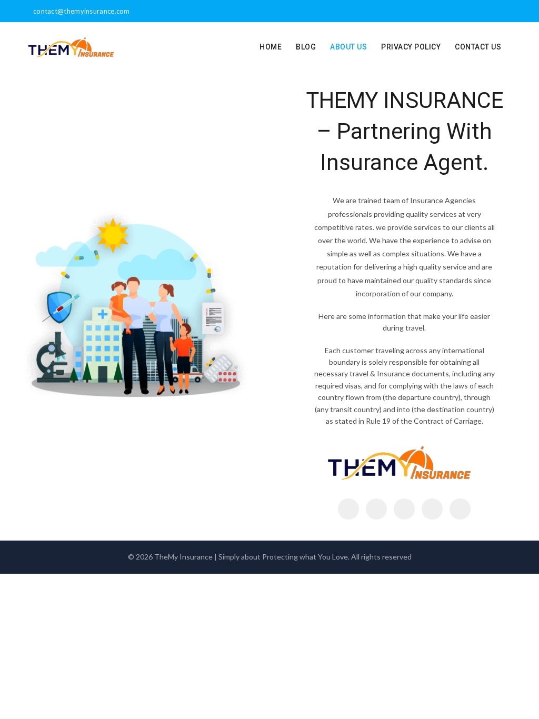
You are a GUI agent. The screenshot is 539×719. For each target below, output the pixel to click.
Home (270, 47)
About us (348, 47)
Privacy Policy (411, 47)
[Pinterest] (404, 509)
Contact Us (478, 47)
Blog (306, 47)
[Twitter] (376, 509)
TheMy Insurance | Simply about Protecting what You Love (251, 556)
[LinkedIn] (432, 509)
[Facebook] (348, 509)
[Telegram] (460, 509)
